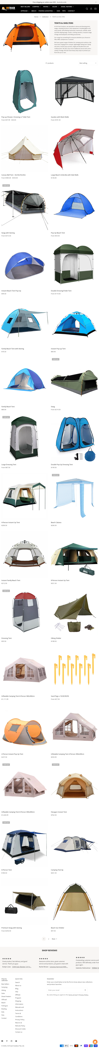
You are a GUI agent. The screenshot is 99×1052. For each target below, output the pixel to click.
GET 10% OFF (49, 556)
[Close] (77, 492)
